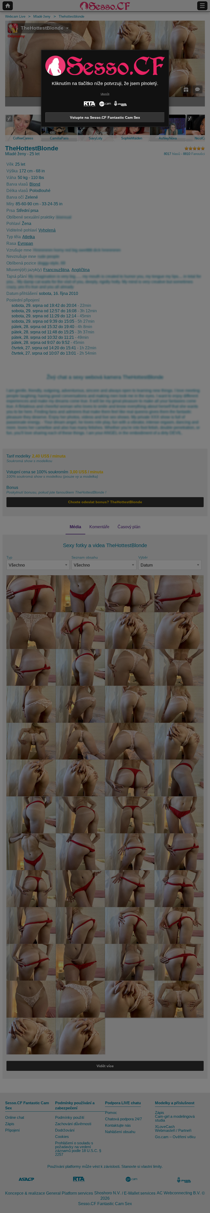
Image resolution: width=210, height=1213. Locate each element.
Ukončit (105, 93)
